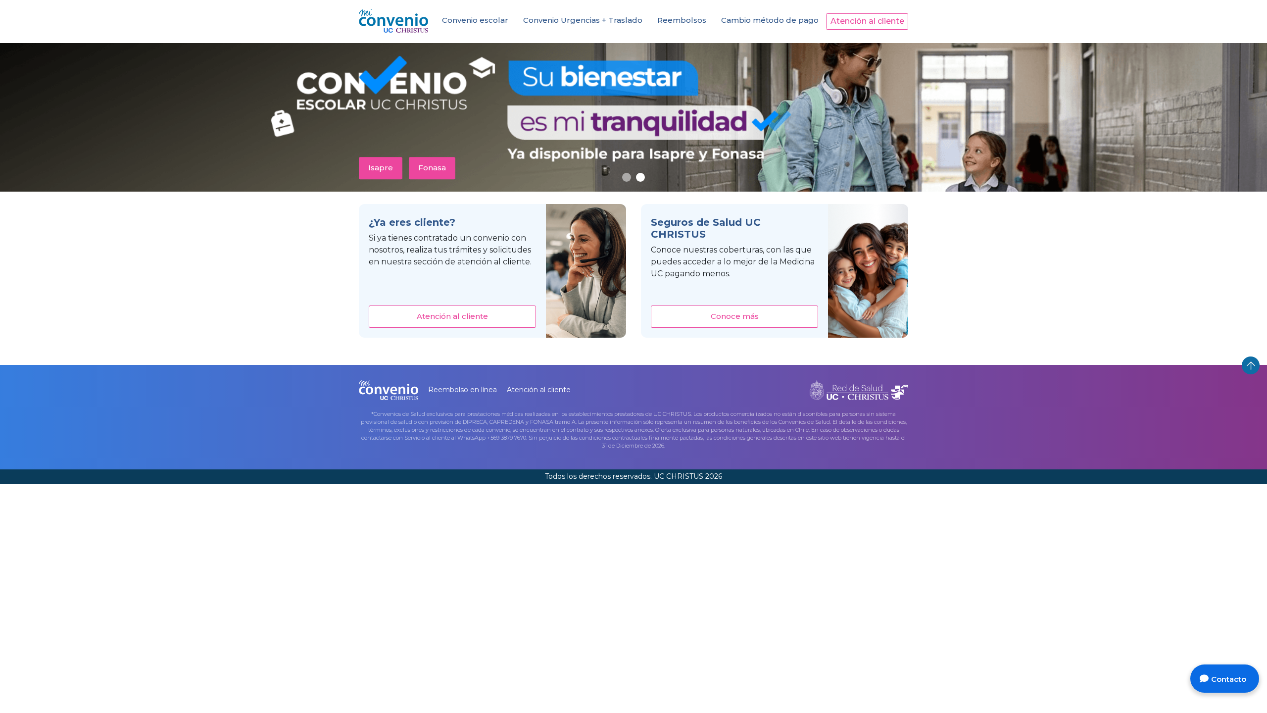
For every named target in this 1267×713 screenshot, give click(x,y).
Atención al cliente (867, 21)
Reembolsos (681, 20)
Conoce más (735, 316)
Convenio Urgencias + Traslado (582, 20)
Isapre (380, 167)
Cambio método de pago (770, 20)
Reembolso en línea (462, 389)
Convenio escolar (475, 20)
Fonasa (432, 167)
